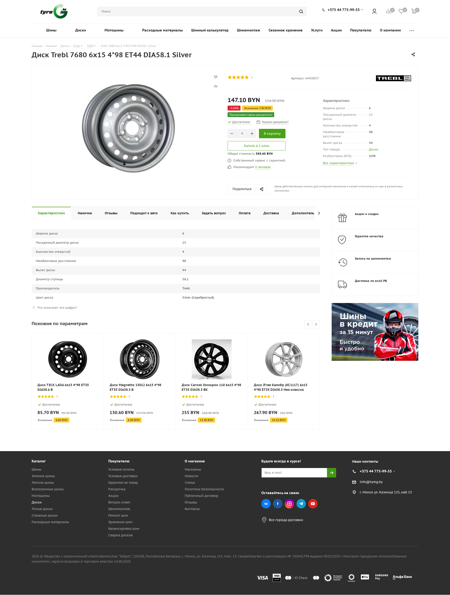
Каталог (39, 461)
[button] (430, 422)
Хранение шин (120, 522)
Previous (308, 324)
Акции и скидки (367, 214)
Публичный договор (201, 496)
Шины (36, 469)
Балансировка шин (123, 528)
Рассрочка (116, 489)
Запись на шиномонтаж (373, 259)
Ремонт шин (118, 515)
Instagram (289, 503)
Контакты (192, 509)
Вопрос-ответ (119, 502)
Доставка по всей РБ (371, 281)
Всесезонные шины (48, 489)
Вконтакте (266, 503)
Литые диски (42, 509)
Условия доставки (123, 476)
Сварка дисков (120, 535)
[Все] (411, 30)
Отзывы (191, 502)
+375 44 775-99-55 (344, 10)
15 (371, 115)
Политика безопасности (204, 489)
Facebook (277, 503)
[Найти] (301, 11)
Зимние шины (43, 476)
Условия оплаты (121, 469)
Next (316, 324)
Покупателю (119, 461)
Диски (373, 149)
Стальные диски (45, 515)
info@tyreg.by (371, 482)
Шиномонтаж (119, 509)
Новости (191, 476)
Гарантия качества (369, 236)
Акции (113, 496)
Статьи (190, 482)
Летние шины (43, 482)
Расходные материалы (50, 522)
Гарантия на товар (123, 482)
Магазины (193, 469)
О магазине (195, 461)
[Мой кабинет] (374, 11)
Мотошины (41, 496)
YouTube (313, 503)
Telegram (301, 503)
